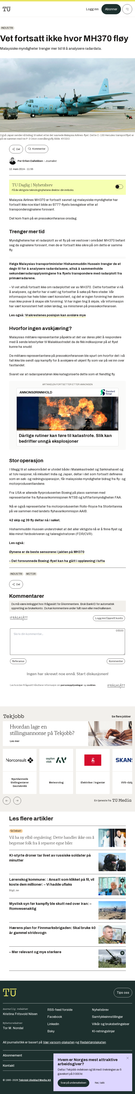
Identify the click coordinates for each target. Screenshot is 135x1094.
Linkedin (53, 1024)
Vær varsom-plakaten (59, 1042)
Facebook (54, 1017)
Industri (7, 28)
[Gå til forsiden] (7, 9)
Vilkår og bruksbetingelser (110, 1024)
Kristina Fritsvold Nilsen (20, 1014)
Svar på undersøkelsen (73, 1082)
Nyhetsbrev (100, 1010)
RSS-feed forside (59, 1010)
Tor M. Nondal (13, 1028)
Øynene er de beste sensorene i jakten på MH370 (46, 552)
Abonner (111, 9)
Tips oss (123, 992)
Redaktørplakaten (93, 1042)
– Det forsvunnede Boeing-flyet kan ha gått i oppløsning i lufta (57, 561)
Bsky (50, 1031)
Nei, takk (100, 1082)
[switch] (119, 187)
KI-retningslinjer (103, 1031)
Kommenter (38, 149)
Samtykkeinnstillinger (107, 1017)
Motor (31, 574)
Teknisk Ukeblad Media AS (35, 1080)
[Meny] (127, 9)
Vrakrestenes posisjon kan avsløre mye (55, 315)
